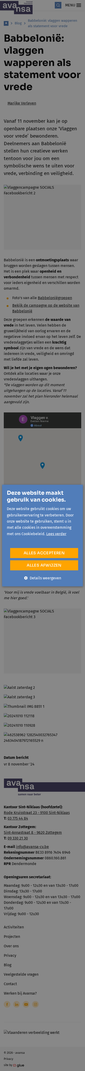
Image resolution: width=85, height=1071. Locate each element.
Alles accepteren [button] (44, 553)
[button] (42, 578)
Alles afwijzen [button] (44, 565)
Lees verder (56, 533)
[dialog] (42, 535)
